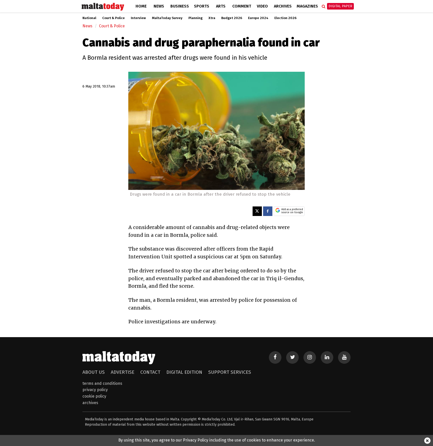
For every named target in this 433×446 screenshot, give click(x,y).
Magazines (307, 6)
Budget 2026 (231, 18)
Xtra (211, 18)
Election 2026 (285, 18)
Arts (221, 6)
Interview (138, 18)
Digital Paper (340, 6)
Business (179, 6)
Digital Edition (184, 372)
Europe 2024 (258, 18)
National (89, 18)
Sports (201, 6)
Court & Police (113, 18)
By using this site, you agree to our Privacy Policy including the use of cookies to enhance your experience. (216, 440)
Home (141, 6)
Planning (195, 18)
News (159, 6)
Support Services (229, 372)
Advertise (122, 372)
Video (262, 6)
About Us (93, 372)
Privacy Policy (95, 389)
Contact (150, 372)
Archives (283, 6)
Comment (241, 6)
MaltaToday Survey (167, 18)
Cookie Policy (94, 396)
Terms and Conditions (102, 383)
